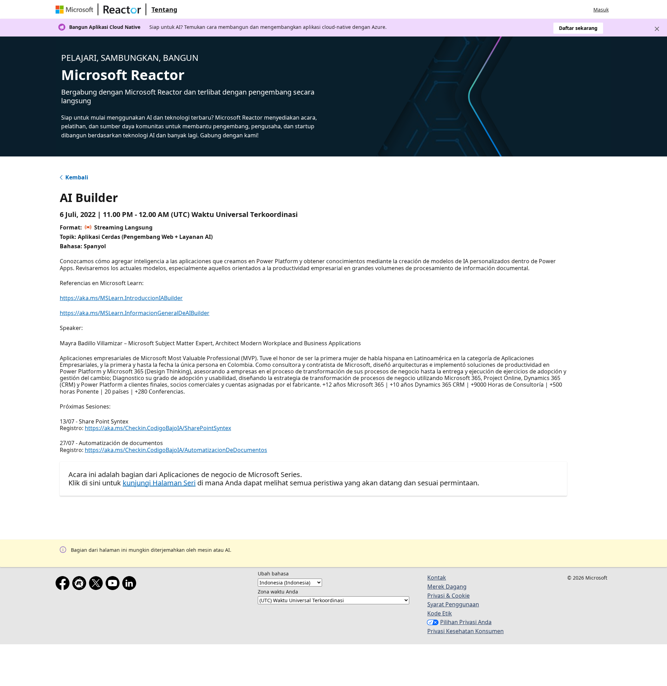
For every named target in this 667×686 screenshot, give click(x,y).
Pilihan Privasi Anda (466, 622)
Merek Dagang (447, 586)
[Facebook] (64, 584)
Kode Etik (439, 613)
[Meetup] (80, 584)
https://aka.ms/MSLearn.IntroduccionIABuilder (121, 298)
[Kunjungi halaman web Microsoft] (76, 9)
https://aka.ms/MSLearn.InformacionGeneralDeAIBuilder (134, 313)
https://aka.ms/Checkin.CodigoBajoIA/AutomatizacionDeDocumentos (176, 450)
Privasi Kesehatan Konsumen (465, 631)
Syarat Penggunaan (453, 604)
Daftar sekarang (578, 28)
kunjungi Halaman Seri (159, 482)
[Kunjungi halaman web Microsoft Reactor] (122, 9)
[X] (97, 584)
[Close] (656, 28)
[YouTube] (114, 584)
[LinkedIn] (130, 584)
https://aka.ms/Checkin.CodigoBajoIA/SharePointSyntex (158, 428)
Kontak (436, 577)
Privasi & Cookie (448, 595)
